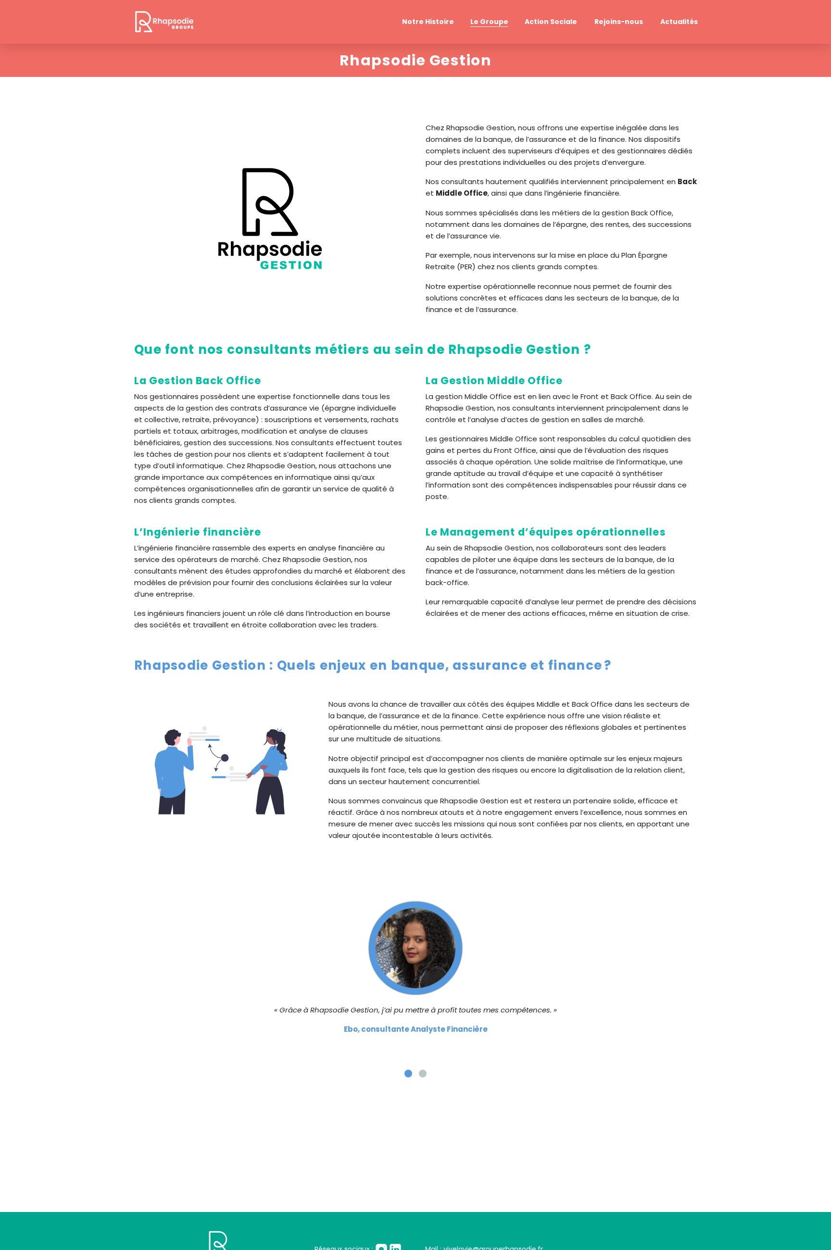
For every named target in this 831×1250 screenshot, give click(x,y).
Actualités (679, 21)
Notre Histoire (428, 21)
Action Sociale (551, 21)
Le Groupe (489, 21)
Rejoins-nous (618, 21)
